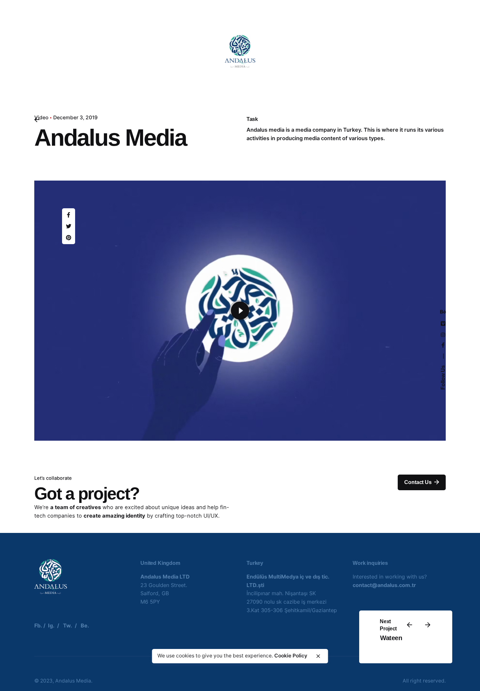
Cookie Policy (290, 656)
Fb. (38, 625)
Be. (85, 625)
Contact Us (417, 482)
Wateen (391, 637)
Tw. (67, 625)
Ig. (51, 625)
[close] (318, 656)
